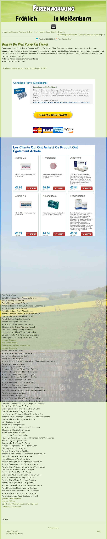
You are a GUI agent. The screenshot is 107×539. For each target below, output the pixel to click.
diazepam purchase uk (11, 506)
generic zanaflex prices (11, 498)
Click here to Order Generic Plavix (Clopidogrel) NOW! (24, 68)
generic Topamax (9, 340)
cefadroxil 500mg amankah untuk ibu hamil (20, 503)
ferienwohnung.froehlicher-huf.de (16, 345)
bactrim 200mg (8, 501)
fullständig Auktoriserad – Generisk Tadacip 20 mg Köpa (80, 34)
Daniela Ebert (66, 39)
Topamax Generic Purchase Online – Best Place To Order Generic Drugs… (34, 32)
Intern (99, 531)
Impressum (54, 528)
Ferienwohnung (53, 8)
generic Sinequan (9, 348)
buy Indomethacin (10, 342)
